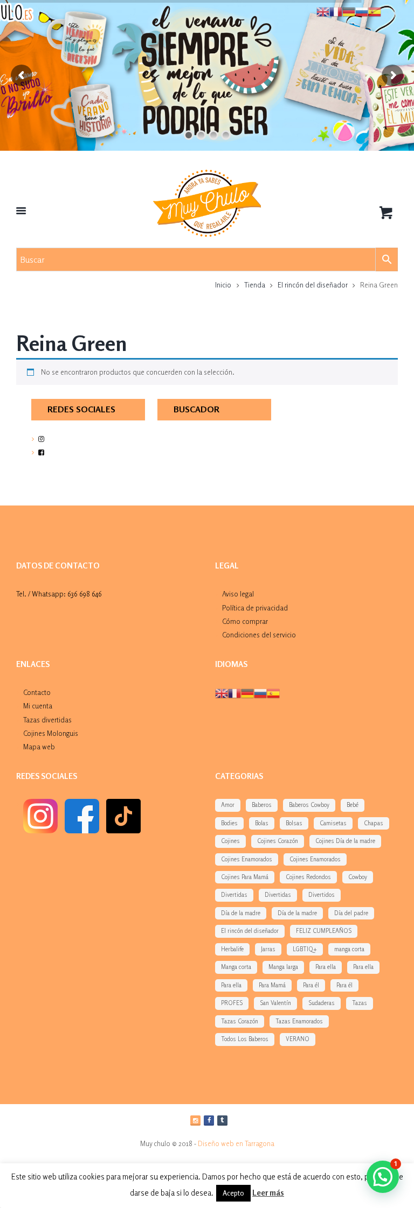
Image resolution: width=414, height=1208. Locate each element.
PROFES (232, 1003)
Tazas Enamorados (299, 1021)
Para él (311, 985)
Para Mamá (272, 985)
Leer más (268, 1193)
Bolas (261, 823)
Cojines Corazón (277, 841)
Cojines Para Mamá (244, 877)
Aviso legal (238, 593)
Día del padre (351, 913)
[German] (247, 692)
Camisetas (333, 823)
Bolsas (294, 823)
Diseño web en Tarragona (236, 1143)
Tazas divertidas (47, 719)
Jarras (268, 949)
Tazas (359, 1003)
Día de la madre (240, 913)
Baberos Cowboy (309, 805)
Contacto (37, 692)
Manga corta (236, 967)
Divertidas (234, 894)
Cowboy (357, 877)
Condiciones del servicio (259, 634)
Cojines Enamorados (246, 859)
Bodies (229, 823)
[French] (234, 692)
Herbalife (232, 949)
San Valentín (275, 1003)
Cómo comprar (245, 621)
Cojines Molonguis (50, 733)
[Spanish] (273, 692)
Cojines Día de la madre (345, 841)
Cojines (230, 841)
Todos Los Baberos (244, 1039)
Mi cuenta (37, 705)
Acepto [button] (233, 1193)
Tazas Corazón (239, 1021)
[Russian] (260, 692)
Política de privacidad (255, 607)
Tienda (254, 284)
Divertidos (321, 894)
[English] (221, 692)
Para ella (325, 967)
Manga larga (283, 967)
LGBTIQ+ (305, 949)
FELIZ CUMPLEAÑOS (323, 931)
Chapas (373, 823)
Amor (227, 805)
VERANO (297, 1039)
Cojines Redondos (308, 877)
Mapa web (39, 746)
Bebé (352, 805)
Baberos (262, 805)
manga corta (349, 949)
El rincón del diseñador (313, 284)
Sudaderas (321, 1003)
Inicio (223, 284)
